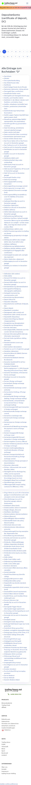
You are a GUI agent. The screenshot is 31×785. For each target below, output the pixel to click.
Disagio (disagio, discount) (12, 510)
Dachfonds (7, 85)
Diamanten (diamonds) (11, 465)
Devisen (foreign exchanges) (13, 381)
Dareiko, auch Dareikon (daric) (13, 98)
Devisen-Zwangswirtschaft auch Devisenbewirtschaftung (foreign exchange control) (14, 456)
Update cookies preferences (9, 784)
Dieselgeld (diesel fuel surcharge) (14, 480)
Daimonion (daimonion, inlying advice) (16, 89)
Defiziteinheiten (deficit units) (13, 229)
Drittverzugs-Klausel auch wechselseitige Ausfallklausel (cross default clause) (15, 658)
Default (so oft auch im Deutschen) (15, 207)
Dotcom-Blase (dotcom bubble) (14, 593)
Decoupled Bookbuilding (12, 80)
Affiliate (4, 707)
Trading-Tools (6, 705)
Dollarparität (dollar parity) (12, 580)
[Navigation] (27, 3)
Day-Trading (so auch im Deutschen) (15, 145)
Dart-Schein (7, 76)
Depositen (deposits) (10, 301)
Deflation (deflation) (10, 244)
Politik (3, 744)
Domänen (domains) (10, 565)
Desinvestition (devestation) (13, 347)
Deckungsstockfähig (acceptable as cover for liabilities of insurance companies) (15, 197)
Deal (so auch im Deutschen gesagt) (15, 147)
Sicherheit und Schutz (8, 725)
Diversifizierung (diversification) (14, 535)
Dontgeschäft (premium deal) (13, 578)
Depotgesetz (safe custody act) (14, 312)
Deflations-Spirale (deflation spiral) (15, 248)
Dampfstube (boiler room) (12, 93)
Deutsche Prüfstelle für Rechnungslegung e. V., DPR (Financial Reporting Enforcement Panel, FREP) (16, 368)
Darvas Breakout (9, 675)
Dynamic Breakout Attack (12, 679)
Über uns (4, 767)
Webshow (7, 730)
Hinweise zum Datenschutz (10, 723)
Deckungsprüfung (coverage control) (15, 186)
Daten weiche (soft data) (12, 132)
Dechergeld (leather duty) (12, 177)
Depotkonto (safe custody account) (15, 314)
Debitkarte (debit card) (11, 158)
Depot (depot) (8, 308)
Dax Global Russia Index (11, 82)
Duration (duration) (10, 669)
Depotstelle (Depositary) (11, 316)
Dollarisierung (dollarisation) (13, 561)
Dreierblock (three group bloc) (13, 628)
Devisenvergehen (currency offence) (15, 441)
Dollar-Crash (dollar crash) (12, 559)
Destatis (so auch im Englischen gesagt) (16, 349)
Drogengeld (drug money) (12, 662)
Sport (3, 751)
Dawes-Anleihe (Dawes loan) (13, 138)
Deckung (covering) (10, 179)
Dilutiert (6, 78)
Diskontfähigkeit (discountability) (14, 518)
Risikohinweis (6, 719)
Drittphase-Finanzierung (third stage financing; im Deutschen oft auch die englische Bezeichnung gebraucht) (15, 649)
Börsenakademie (7, 703)
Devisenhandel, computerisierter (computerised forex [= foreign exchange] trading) (14, 403)
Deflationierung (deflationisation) (14, 246)
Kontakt (4, 769)
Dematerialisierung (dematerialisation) (16, 286)
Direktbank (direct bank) (11, 505)
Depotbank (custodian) (11, 310)
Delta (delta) (8, 276)
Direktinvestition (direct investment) (15, 507)
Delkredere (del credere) (12, 273)
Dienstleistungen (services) (12, 482)
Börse (3, 748)
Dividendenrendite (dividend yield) (15, 550)
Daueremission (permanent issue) (14, 136)
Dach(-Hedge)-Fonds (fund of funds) (15, 87)
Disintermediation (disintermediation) (16, 514)
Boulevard (5, 753)
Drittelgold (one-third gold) (12, 641)
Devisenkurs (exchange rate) (13, 415)
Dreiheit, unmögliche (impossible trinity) (16, 630)
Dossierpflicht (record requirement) (15, 591)
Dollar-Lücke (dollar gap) (12, 563)
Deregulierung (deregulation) (13, 325)
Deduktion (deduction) (11, 205)
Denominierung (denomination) (14, 297)
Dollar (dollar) (8, 557)
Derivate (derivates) (10, 327)
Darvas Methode (9, 677)
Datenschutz (5, 721)
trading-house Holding (9, 773)
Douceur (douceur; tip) (11, 600)
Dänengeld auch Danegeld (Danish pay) (16, 95)
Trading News (6, 742)
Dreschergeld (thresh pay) (12, 639)
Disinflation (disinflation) (11, 512)
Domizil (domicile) (9, 572)
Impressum (5, 771)
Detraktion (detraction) (11, 351)
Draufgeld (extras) (9, 619)
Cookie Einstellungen (8, 728)
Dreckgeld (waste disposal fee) (14, 621)
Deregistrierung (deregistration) (14, 323)
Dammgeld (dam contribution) (13, 91)
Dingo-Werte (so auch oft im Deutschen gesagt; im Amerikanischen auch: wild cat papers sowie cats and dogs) (16, 495)
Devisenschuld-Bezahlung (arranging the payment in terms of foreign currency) (15, 428)
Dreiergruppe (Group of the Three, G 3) (16, 632)
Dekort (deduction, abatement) (14, 259)
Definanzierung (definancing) (13, 216)
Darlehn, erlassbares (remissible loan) (16, 104)
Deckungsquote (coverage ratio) (14, 188)
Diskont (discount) (10, 516)
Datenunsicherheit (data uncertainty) (15, 134)
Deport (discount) (9, 299)
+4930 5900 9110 (15, 694)
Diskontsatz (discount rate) (12, 525)
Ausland (4, 755)
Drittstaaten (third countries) (13, 654)
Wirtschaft (5, 746)
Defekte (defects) (9, 209)
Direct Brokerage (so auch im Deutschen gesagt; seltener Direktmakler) (13, 501)
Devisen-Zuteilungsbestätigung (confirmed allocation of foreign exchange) (14, 450)
